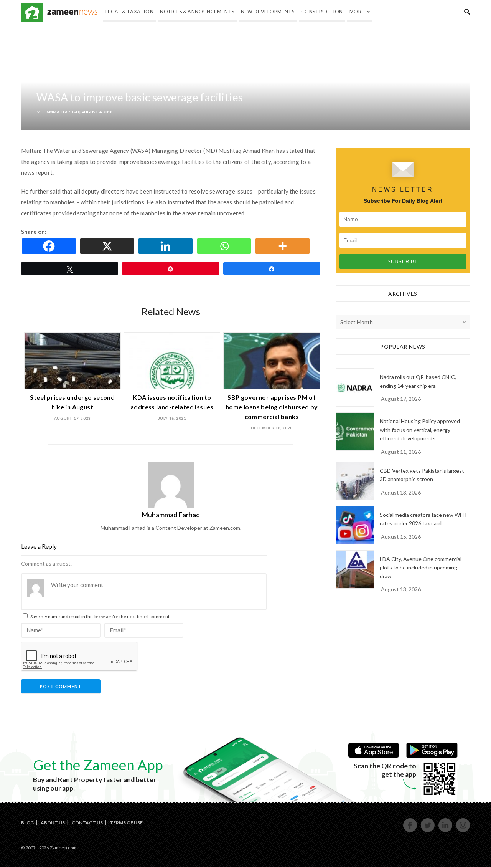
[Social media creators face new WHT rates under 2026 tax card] (355, 525)
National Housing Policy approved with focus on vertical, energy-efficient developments (420, 430)
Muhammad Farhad (57, 111)
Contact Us (87, 823)
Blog (27, 823)
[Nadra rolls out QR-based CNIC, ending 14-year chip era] (355, 387)
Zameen (32, 12)
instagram (463, 831)
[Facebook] (50, 246)
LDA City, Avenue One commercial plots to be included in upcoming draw (420, 567)
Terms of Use (126, 823)
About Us (53, 823)
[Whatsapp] (225, 246)
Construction (322, 12)
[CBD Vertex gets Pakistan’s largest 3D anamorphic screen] (355, 481)
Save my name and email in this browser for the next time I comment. (100, 616)
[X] (108, 246)
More (356, 12)
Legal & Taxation (129, 12)
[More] (283, 246)
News (72, 12)
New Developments (268, 12)
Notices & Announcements (197, 12)
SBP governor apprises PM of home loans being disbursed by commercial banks (272, 407)
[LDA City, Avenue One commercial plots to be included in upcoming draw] (355, 569)
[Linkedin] (166, 246)
